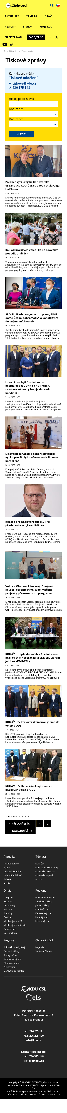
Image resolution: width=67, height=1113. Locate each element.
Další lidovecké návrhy (46, 867)
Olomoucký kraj (11, 963)
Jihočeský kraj (42, 905)
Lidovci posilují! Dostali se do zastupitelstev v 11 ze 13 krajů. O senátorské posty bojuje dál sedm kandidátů (28, 387)
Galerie (7, 879)
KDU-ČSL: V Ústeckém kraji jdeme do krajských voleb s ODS (29, 787)
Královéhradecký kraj (14, 947)
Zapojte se (35, 37)
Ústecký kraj (41, 917)
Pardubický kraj (11, 951)
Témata (31, 16)
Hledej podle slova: (21, 99)
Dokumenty (9, 905)
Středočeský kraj (43, 901)
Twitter (56, 37)
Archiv (7, 883)
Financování (10, 929)
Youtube (4, 44)
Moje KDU (46, 26)
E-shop (27, 26)
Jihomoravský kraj (12, 959)
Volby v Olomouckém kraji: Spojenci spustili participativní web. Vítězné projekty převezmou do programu (29, 589)
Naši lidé (8, 909)
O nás (48, 16)
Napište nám (13, 37)
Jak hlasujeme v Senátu (15, 925)
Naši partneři (10, 933)
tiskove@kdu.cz (24, 83)
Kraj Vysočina (10, 955)
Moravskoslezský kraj (14, 970)
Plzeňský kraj (41, 909)
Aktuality (12, 16)
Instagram (11, 44)
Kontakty (8, 913)
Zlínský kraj (9, 967)
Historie (8, 901)
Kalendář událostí (12, 875)
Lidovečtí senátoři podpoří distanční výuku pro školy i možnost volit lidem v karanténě (31, 457)
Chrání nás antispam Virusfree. (22, 1091)
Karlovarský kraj (43, 913)
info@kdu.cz (33, 1040)
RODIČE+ (39, 863)
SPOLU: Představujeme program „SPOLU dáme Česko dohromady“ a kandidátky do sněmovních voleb (32, 317)
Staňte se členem (43, 951)
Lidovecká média (12, 871)
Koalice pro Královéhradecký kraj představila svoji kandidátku (27, 523)
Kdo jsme (8, 897)
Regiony (10, 26)
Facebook (50, 37)
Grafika (7, 917)
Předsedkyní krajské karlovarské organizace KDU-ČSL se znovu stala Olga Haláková (32, 185)
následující (20, 830)
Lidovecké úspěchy (44, 875)
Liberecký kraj (42, 921)
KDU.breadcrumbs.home (5, 51)
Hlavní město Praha (45, 897)
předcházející (21, 823)
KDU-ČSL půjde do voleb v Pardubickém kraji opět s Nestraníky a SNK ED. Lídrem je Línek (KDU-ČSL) (32, 657)
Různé (7, 867)
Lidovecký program (45, 871)
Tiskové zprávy (11, 863)
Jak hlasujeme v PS (13, 921)
